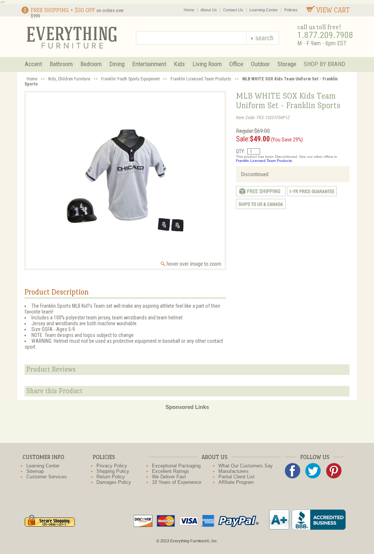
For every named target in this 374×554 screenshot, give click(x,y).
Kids (179, 64)
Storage (287, 64)
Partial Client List (236, 476)
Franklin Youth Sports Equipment (130, 78)
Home (189, 10)
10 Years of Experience (176, 482)
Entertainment (149, 64)
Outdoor (260, 64)
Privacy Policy (111, 465)
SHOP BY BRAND (324, 64)
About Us (209, 10)
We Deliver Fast (169, 476)
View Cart (333, 10)
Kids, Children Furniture (69, 78)
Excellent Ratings (170, 471)
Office (236, 64)
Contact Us (233, 10)
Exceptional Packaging (176, 465)
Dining (117, 64)
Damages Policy (113, 482)
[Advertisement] (187, 426)
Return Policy (110, 476)
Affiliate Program (236, 482)
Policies (291, 10)
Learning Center (263, 10)
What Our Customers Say (245, 465)
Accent (33, 64)
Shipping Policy (112, 471)
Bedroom (91, 64)
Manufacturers (233, 471)
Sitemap (35, 471)
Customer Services (46, 476)
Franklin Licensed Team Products (201, 78)
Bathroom (61, 64)
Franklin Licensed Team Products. (264, 161)
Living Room (207, 64)
